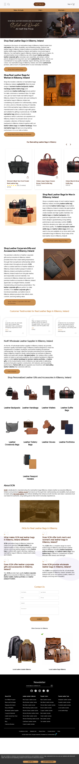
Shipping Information (10, 705)
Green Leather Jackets (46, 716)
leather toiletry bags (17, 89)
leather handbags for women (23, 359)
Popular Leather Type (63, 696)
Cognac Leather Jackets (46, 710)
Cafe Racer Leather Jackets (29, 721)
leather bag (46, 553)
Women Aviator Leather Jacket (30, 710)
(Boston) (35, 329)
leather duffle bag (19, 91)
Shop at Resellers (9, 707)
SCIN (34, 112)
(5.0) (18, 185)
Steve (35, 328)
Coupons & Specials (10, 713)
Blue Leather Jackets (45, 713)
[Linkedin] (36, 691)
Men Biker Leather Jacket (29, 705)
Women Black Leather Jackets (48, 705)
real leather (7, 47)
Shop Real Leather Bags (15, 69)
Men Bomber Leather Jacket (30, 702)
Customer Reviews (9, 724)
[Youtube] (44, 691)
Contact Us (39, 586)
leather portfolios (43, 55)
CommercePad (50, 734)
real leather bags (9, 128)
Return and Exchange (10, 702)
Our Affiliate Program (10, 699)
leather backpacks (60, 215)
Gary (61, 330)
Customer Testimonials (20, 311)
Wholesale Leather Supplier (12, 710)
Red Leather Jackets (45, 718)
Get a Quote (12, 371)
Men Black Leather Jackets (47, 702)
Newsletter (39, 682)
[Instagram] (40, 691)
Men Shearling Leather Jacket (30, 707)
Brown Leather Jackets (46, 707)
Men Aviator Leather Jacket (29, 699)
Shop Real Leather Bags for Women (19, 134)
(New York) (10, 331)
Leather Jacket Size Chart (11, 716)
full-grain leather (29, 355)
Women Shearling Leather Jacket (31, 718)
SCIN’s (69, 222)
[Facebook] (32, 691)
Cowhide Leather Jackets (64, 705)
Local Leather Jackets (63, 707)
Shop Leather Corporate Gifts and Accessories (19, 302)
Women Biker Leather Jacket (30, 716)
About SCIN (8, 696)
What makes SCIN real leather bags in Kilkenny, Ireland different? (19, 538)
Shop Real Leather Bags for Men (57, 241)
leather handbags (26, 126)
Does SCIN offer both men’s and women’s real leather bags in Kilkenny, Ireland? (56, 539)
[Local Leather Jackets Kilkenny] (22, 649)
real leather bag (9, 114)
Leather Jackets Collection (29, 696)
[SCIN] (39, 4)
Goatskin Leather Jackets (64, 702)
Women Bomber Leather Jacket (30, 713)
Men (40, 10)
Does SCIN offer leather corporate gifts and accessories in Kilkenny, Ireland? (19, 566)
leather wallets (8, 577)
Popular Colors (44, 696)
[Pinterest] (47, 691)
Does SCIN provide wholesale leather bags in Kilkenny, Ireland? (56, 565)
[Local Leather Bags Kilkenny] (57, 649)
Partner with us (18, 365)
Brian (8, 330)
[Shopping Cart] (73, 4)
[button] (51, 685)
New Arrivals (18, 10)
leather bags (47, 215)
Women (61, 10)
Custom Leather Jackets (28, 724)
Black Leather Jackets (46, 699)
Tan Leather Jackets (45, 721)
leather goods (23, 492)
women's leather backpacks (19, 86)
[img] (12, 395)
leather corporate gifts (11, 57)
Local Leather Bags (63, 710)
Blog (6, 721)
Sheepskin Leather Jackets (64, 699)
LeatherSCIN (35, 59)
